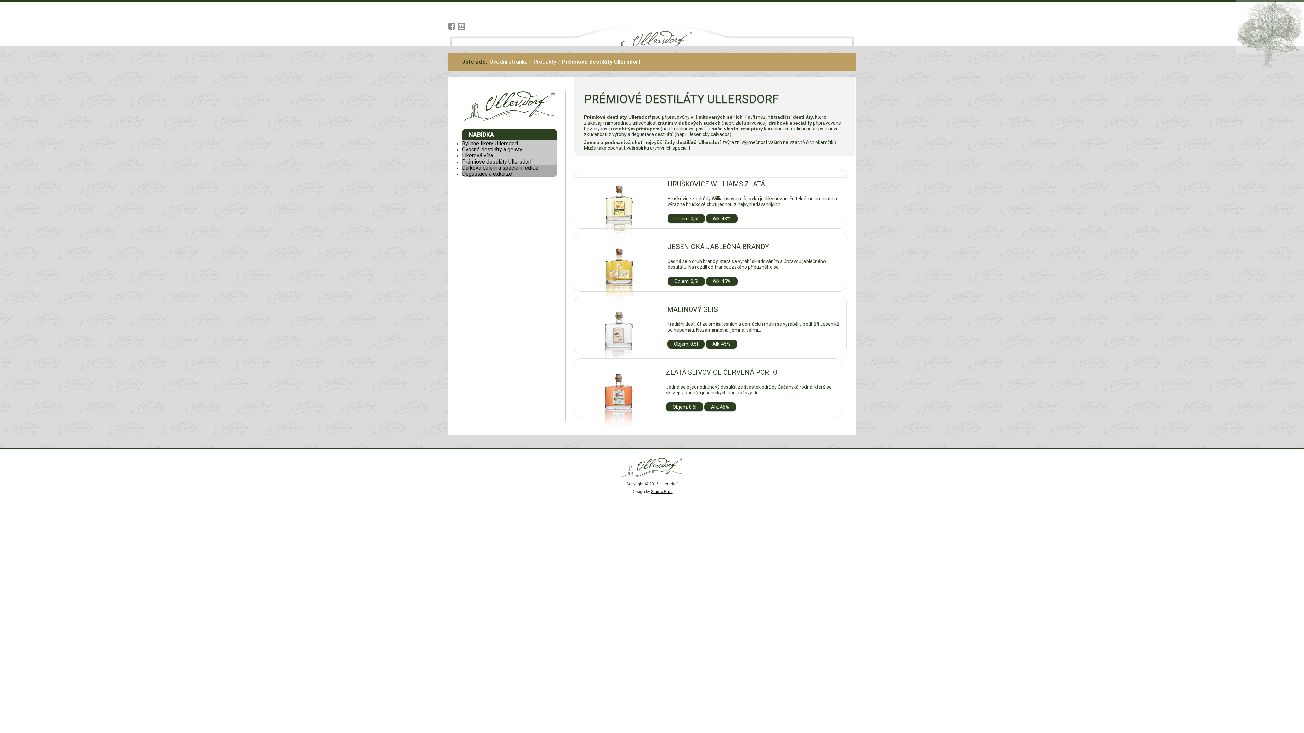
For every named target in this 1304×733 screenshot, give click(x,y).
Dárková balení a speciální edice (500, 168)
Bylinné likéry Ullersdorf (490, 143)
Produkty (544, 61)
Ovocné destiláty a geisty (492, 149)
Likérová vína (477, 155)
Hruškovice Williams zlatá (716, 184)
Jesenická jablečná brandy (718, 247)
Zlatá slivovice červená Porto (721, 372)
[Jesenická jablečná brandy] (619, 291)
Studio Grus (662, 491)
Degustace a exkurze (487, 174)
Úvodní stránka (509, 61)
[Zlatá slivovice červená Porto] (618, 416)
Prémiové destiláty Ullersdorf (497, 161)
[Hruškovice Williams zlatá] (619, 228)
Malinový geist (694, 309)
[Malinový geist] (619, 353)
